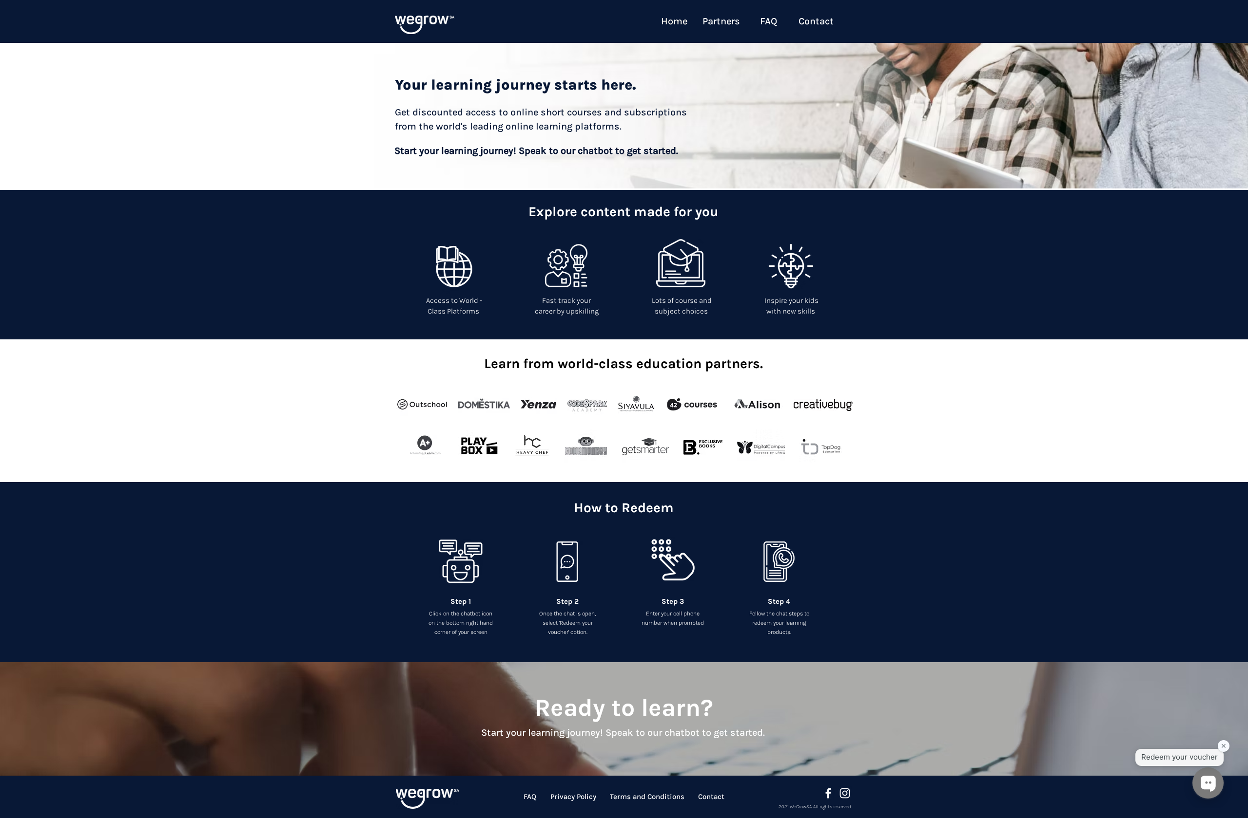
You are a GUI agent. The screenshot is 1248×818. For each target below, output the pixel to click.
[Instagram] (845, 793)
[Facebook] (828, 793)
